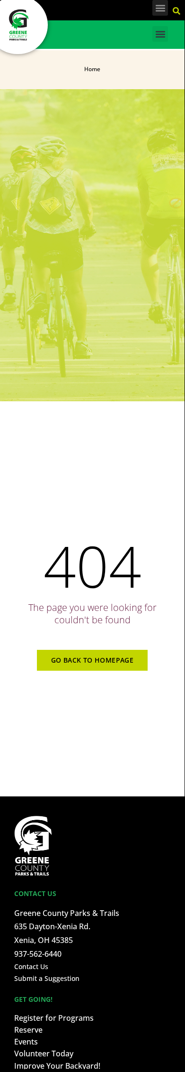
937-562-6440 (38, 954)
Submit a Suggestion (46, 978)
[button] (160, 8)
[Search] (178, 9)
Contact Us (31, 966)
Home (92, 69)
